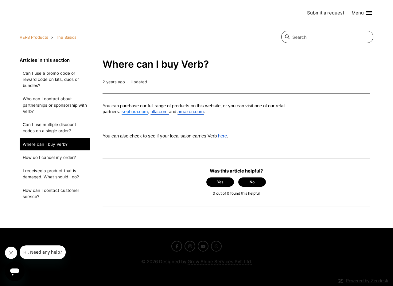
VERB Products (34, 37)
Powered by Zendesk (367, 280)
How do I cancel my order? (49, 157)
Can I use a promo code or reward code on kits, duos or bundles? (51, 79)
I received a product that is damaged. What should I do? (51, 173)
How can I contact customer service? (51, 193)
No (252, 182)
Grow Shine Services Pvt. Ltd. (220, 261)
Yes (220, 182)
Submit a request (325, 13)
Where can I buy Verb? (45, 144)
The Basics (66, 37)
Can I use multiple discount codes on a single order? (49, 127)
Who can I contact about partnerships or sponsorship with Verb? (55, 105)
